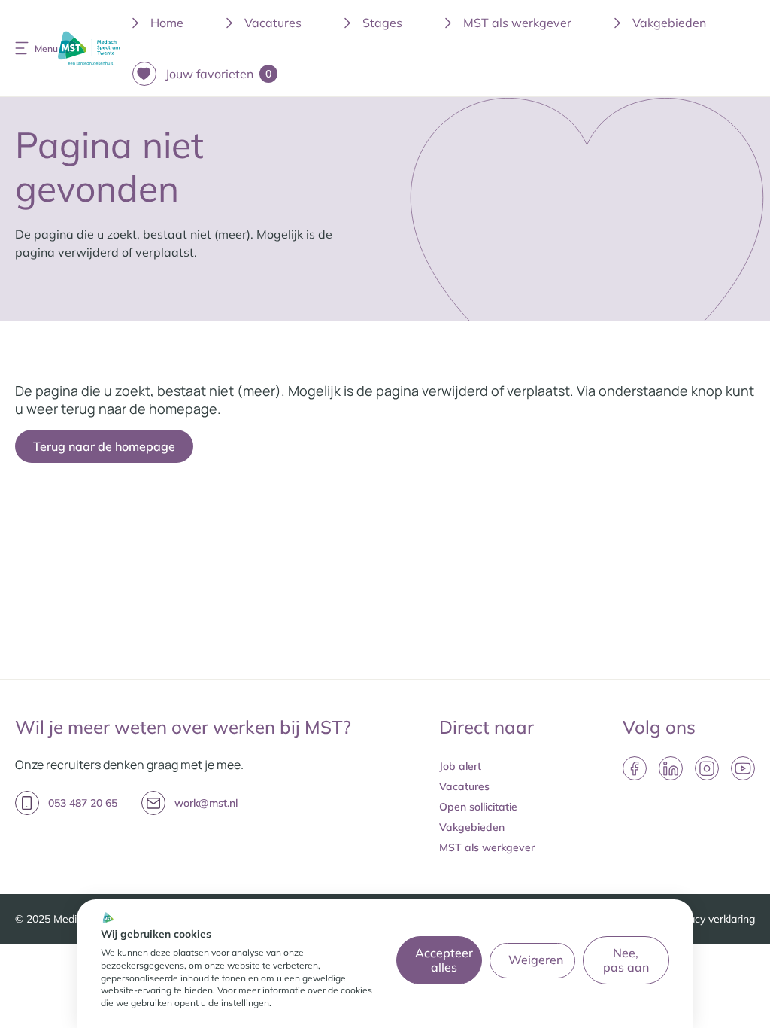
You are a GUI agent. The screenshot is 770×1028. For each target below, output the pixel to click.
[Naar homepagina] (89, 48)
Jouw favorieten (218, 73)
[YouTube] (743, 768)
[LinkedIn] (671, 768)
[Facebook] (635, 768)
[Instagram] (707, 768)
